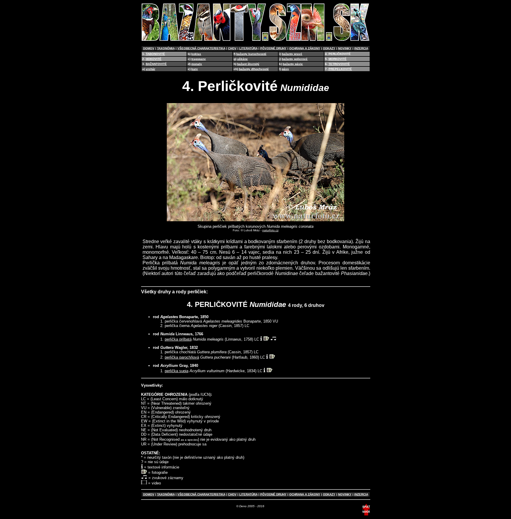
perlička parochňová (182, 357)
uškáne (242, 59)
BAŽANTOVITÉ (156, 64)
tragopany (198, 59)
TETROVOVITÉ (339, 64)
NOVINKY (345, 48)
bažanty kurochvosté (251, 54)
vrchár (150, 69)
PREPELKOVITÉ (340, 69)
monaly (196, 64)
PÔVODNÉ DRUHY (273, 48)
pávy (285, 69)
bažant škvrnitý (248, 64)
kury (194, 69)
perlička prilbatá (178, 339)
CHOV (232, 48)
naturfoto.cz (270, 230)
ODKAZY (329, 48)
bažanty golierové (295, 59)
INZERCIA (361, 48)
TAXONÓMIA (166, 48)
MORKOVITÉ (338, 59)
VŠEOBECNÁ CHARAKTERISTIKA (201, 48)
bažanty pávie (293, 64)
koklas (196, 54)
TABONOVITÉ (155, 54)
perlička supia (176, 371)
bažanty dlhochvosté (254, 69)
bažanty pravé (292, 54)
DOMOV (148, 48)
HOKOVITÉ (153, 59)
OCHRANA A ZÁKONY (304, 48)
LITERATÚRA (248, 48)
